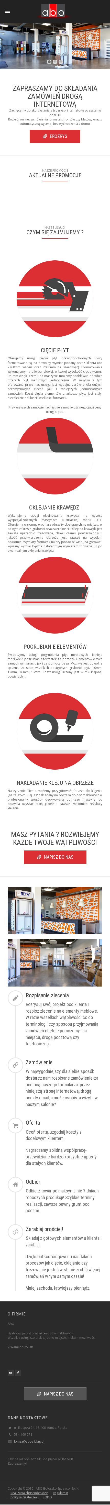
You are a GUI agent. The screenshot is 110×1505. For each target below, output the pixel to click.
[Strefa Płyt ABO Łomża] (53, 11)
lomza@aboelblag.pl (29, 1441)
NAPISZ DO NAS (58, 857)
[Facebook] (18, 1373)
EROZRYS (58, 136)
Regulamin (60, 1493)
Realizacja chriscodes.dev (29, 1493)
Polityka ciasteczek (23, 1497)
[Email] (11, 1373)
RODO (47, 1497)
